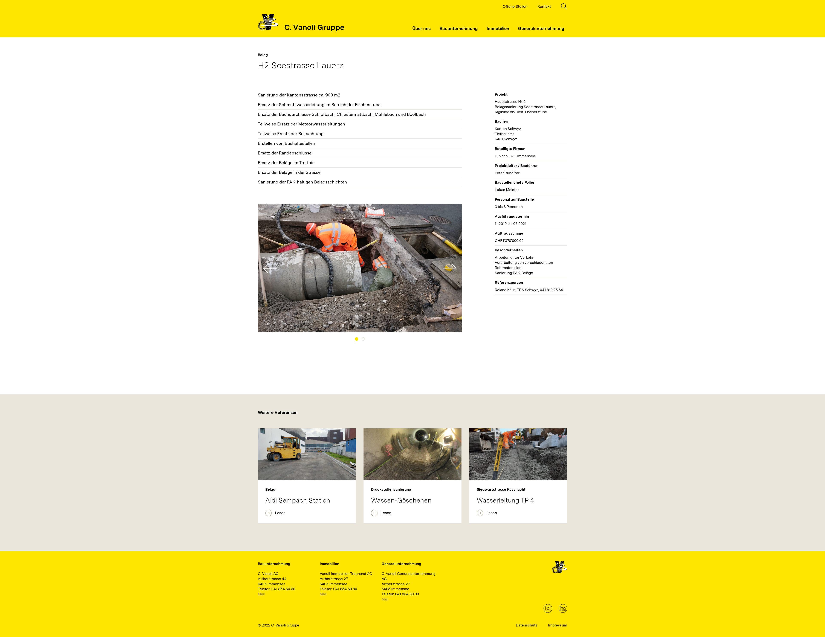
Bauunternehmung (459, 28)
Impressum (557, 625)
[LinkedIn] (563, 611)
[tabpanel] (360, 268)
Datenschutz (526, 625)
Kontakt (544, 6)
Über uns (421, 28)
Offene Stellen (515, 6)
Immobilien (498, 28)
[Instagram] (548, 611)
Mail (261, 594)
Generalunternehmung (541, 28)
